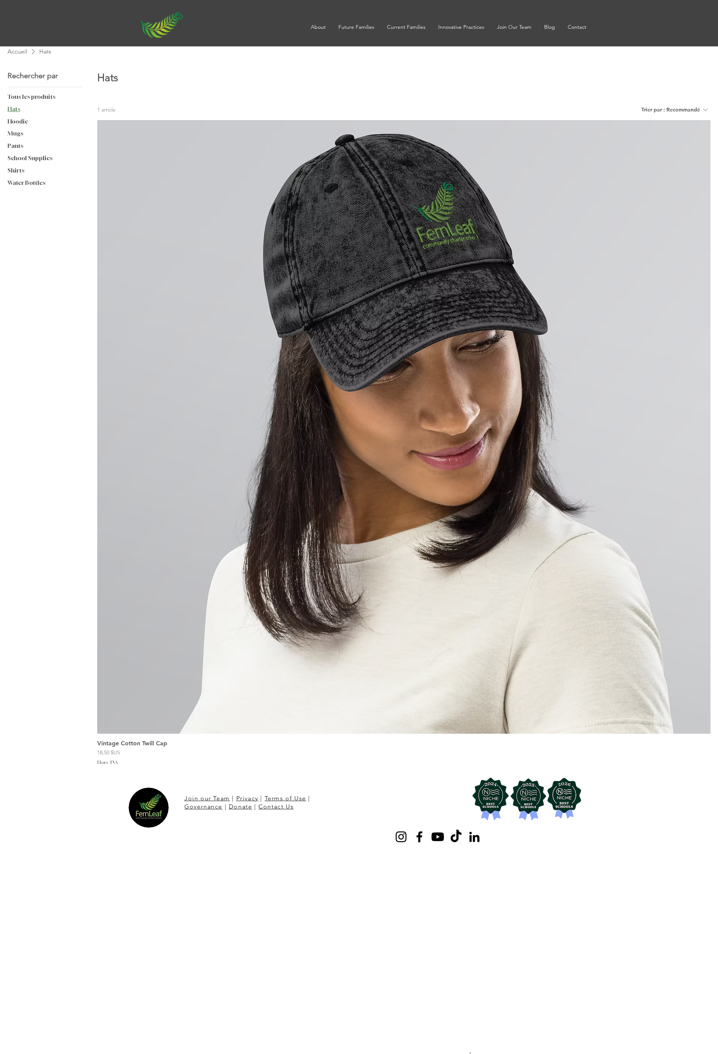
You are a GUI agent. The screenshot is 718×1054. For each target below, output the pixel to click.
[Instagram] (401, 837)
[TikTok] (456, 837)
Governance (203, 806)
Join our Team (207, 798)
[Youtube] (437, 837)
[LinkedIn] (474, 837)
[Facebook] (419, 837)
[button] (319, 27)
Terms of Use (285, 798)
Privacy (247, 798)
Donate (240, 806)
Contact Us (276, 806)
